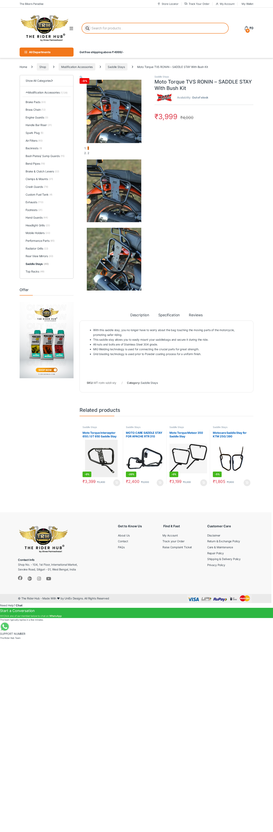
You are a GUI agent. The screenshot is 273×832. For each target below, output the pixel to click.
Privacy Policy (216, 565)
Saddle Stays (116, 67)
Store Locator (170, 3)
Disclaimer (213, 535)
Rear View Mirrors (39, 256)
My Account (227, 3)
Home (23, 67)
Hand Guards (37, 217)
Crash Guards (37, 186)
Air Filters (34, 140)
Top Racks (35, 271)
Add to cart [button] (116, 482)
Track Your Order (199, 3)
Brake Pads (36, 102)
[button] (81, 77)
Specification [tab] (169, 315)
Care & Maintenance (220, 547)
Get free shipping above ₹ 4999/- (102, 52)
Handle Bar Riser (39, 125)
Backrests (34, 148)
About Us (124, 535)
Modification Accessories (77, 67)
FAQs (121, 547)
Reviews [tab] (196, 315)
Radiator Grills (37, 248)
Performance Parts (40, 240)
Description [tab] (139, 315)
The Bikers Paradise (32, 3)
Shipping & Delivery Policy (224, 559)
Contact (123, 541)
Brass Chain (36, 109)
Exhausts (34, 202)
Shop (42, 67)
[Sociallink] (20, 578)
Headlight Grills (38, 225)
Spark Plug (34, 132)
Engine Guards (37, 117)
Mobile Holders (38, 233)
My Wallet (247, 3)
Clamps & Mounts (39, 179)
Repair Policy (215, 553)
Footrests (34, 210)
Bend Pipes (35, 163)
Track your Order (173, 541)
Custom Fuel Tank (39, 194)
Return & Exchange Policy (223, 541)
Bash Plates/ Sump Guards (45, 156)
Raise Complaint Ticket (177, 547)
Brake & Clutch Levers (42, 171)
